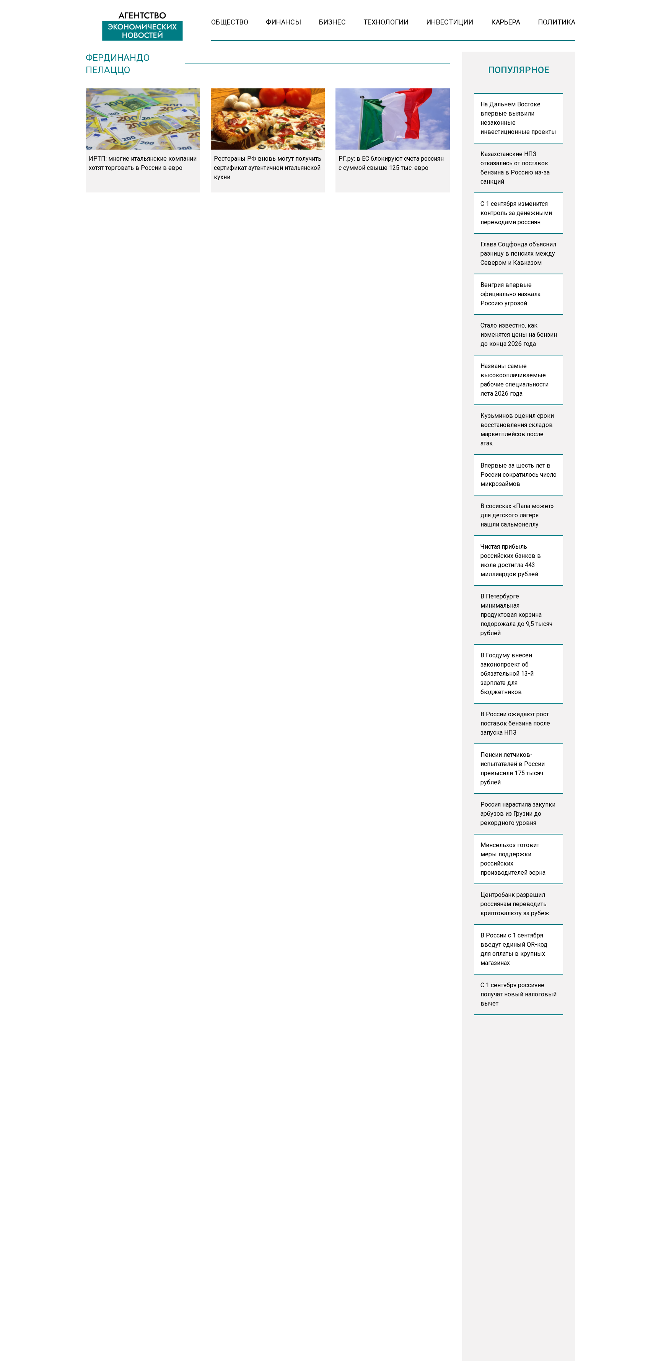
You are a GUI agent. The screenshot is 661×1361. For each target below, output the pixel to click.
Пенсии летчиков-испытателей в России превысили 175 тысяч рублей (512, 768)
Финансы (283, 22)
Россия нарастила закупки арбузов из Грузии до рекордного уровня (517, 813)
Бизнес (332, 22)
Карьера (505, 22)
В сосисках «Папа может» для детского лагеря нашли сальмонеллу (517, 515)
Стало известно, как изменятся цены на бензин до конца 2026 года (518, 334)
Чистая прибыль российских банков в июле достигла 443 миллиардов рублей (510, 560)
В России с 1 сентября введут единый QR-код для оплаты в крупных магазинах (513, 949)
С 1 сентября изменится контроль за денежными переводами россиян (516, 213)
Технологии (386, 22)
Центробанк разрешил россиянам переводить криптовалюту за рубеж (514, 904)
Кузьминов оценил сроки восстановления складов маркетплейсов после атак (517, 429)
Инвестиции (449, 22)
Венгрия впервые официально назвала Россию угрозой (510, 294)
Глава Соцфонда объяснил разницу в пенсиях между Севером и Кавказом (518, 253)
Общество (229, 22)
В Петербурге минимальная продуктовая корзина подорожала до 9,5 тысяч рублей (516, 615)
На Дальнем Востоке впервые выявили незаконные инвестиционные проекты (518, 118)
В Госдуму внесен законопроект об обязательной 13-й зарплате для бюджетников (507, 674)
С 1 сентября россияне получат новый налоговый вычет (518, 994)
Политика (556, 22)
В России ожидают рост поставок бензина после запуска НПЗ (515, 723)
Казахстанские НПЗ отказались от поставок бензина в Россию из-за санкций (515, 167)
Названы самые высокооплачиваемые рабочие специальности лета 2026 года (514, 379)
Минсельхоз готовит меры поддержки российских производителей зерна (512, 858)
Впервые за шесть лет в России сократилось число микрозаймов (518, 474)
